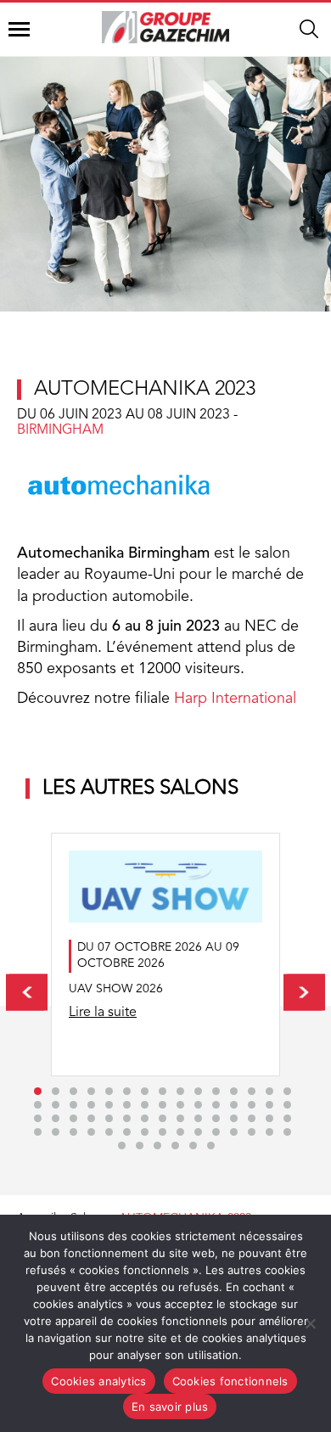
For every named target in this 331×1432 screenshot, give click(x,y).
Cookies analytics (98, 1381)
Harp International (235, 698)
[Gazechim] (165, 27)
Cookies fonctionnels (230, 1381)
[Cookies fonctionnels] (309, 1323)
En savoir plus (170, 1406)
